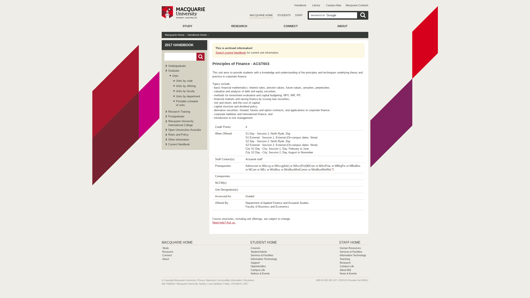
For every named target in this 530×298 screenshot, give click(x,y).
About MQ (345, 270)
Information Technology (264, 259)
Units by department (188, 96)
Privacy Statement (207, 280)
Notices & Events (260, 273)
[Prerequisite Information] (333, 169)
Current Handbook (179, 144)
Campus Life (258, 270)
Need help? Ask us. (224, 222)
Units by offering (186, 86)
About (342, 26)
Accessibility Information (230, 280)
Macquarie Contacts (357, 5)
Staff (298, 15)
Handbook (300, 5)
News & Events (348, 273)
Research (239, 26)
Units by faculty (185, 91)
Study (187, 26)
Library (316, 5)
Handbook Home (197, 35)
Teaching (345, 259)
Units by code (184, 80)
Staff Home (349, 242)
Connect (291, 26)
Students (284, 15)
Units (175, 75)
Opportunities (258, 266)
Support (255, 262)
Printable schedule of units (187, 103)
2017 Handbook (179, 45)
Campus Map (333, 5)
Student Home (263, 242)
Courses (255, 248)
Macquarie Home (261, 15)
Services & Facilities (262, 255)
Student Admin (259, 251)
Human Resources (350, 248)
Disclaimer (249, 280)
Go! (200, 57)
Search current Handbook (231, 52)
